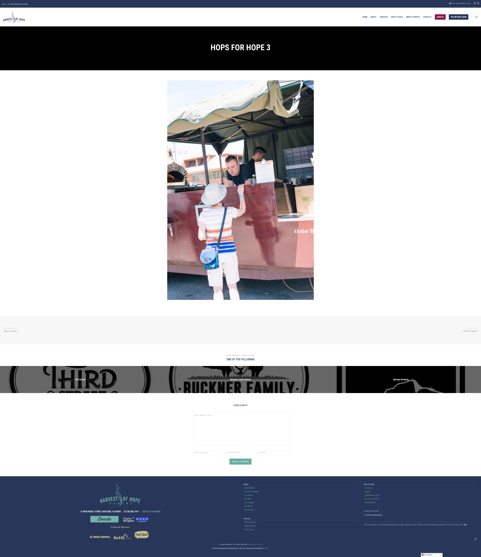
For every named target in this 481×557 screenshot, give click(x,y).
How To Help (369, 484)
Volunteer (368, 488)
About (246, 484)
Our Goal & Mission (252, 491)
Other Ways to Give (372, 495)
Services (247, 518)
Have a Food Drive (371, 499)
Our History (249, 495)
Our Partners (249, 510)
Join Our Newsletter (374, 515)
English (429, 555)
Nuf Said (266, 548)
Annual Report (250, 488)
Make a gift (6, 4)
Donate (367, 491)
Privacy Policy (256, 544)
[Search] (476, 17)
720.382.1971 (132, 511)
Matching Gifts (370, 502)
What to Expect (250, 526)
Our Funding (249, 502)
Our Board (248, 506)
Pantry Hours (249, 529)
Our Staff (248, 499)
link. (465, 524)
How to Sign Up (250, 522)
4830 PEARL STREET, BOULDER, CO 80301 (102, 511)
